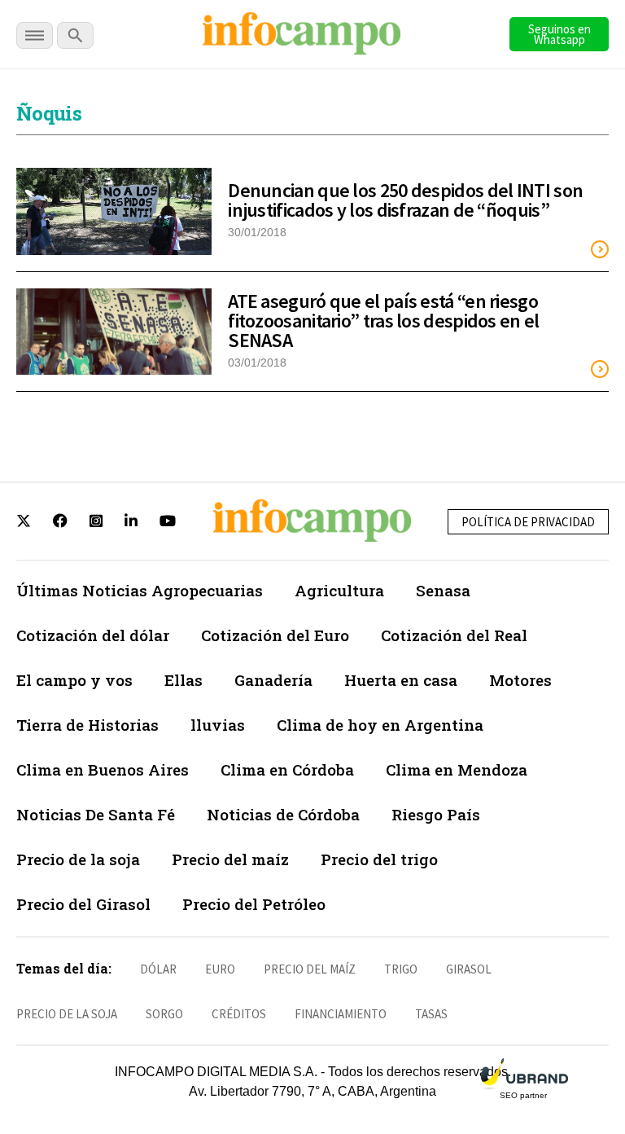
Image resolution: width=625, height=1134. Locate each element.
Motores (520, 680)
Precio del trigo (379, 859)
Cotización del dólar (92, 635)
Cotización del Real (454, 635)
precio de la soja (66, 1014)
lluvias (217, 724)
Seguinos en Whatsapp (559, 34)
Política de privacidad (528, 522)
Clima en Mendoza (456, 769)
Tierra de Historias (87, 724)
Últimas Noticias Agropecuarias (139, 590)
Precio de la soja (78, 859)
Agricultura (339, 590)
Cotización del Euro (275, 635)
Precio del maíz (230, 859)
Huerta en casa (400, 680)
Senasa (443, 590)
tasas (431, 1014)
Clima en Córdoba (287, 769)
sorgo (164, 1014)
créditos (239, 1014)
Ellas (183, 680)
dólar (158, 969)
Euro (220, 969)
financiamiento (341, 1014)
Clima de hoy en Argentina (380, 724)
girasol (469, 969)
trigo (400, 969)
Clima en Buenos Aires (102, 769)
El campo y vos (74, 680)
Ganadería (273, 680)
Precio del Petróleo (254, 904)
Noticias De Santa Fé (95, 814)
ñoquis (48, 113)
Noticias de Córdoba (283, 814)
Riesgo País (435, 814)
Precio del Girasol (83, 904)
